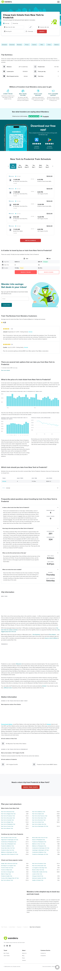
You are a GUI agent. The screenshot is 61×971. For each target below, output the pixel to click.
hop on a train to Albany (51, 638)
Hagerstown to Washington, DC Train (9, 839)
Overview (11, 44)
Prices (26, 44)
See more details (5, 370)
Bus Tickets (6, 953)
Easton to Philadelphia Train (38, 839)
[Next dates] (52, 166)
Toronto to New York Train (7, 867)
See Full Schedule (30, 240)
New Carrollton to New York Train (9, 837)
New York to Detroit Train (38, 822)
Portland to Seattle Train (6, 876)
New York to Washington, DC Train (40, 826)
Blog (23, 955)
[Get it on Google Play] (49, 140)
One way (7, 23)
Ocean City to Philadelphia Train (8, 843)
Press (23, 958)
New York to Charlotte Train (7, 820)
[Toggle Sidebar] (58, 2)
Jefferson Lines (8, 687)
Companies (43, 955)
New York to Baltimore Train (38, 811)
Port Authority (36, 634)
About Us (24, 953)
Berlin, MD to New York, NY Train (39, 837)
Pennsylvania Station (6, 724)
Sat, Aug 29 (8, 31)
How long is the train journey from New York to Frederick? (17, 528)
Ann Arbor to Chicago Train (7, 871)
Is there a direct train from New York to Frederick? (15, 507)
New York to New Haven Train (39, 818)
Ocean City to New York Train (8, 848)
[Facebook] (7, 945)
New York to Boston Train (7, 828)
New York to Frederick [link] (35, 927)
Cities (49, 44)
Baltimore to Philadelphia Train (39, 846)
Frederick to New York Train (7, 850)
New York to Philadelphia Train (8, 824)
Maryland (18, 664)
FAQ (42, 44)
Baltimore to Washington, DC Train (9, 852)
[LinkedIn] (10, 945)
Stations (56, 44)
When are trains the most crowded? (11, 569)
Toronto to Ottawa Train (6, 869)
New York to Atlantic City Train (39, 824)
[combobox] (13, 27)
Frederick (25, 927)
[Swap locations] (30, 27)
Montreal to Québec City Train (39, 878)
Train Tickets (4, 927)
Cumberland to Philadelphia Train (8, 841)
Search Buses (48, 272)
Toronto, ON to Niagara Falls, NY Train (10, 878)
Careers (24, 960)
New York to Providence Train (8, 815)
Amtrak (30, 331)
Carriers (34, 44)
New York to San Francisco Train (39, 815)
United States (12, 927)
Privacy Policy (54, 966)
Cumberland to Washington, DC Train (40, 848)
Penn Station (52, 634)
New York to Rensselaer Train (8, 818)
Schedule (4, 44)
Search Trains (26, 272)
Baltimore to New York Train (38, 843)
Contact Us (43, 953)
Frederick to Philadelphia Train (39, 841)
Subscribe (6, 304)
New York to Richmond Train (7, 811)
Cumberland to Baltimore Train (39, 852)
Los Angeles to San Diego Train (39, 867)
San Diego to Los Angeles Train (8, 865)
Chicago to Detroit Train (37, 876)
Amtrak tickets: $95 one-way (9, 367)
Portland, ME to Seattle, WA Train (39, 871)
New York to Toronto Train (7, 826)
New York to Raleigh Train (7, 822)
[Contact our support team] (57, 967)
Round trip (15, 23)
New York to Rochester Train (39, 820)
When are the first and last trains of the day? (14, 553)
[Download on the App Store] (36, 140)
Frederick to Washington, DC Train (40, 854)
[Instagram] (4, 945)
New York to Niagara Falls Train (8, 813)
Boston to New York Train (38, 869)
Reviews (19, 44)
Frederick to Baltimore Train (7, 846)
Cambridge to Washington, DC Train (40, 850)
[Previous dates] (8, 166)
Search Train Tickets (30, 787)
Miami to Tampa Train (6, 874)
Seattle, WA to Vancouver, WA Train (9, 863)
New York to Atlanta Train (38, 813)
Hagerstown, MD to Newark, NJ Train (9, 854)
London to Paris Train (37, 874)
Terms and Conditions (46, 966)
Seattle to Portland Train (37, 880)
